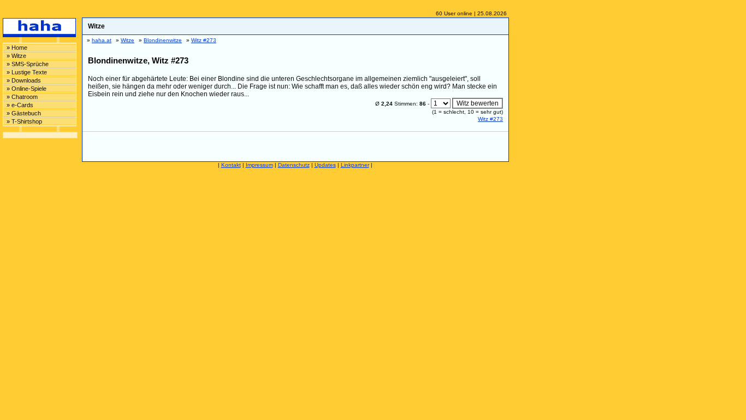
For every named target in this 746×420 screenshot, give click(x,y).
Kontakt (231, 165)
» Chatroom (22, 97)
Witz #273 (490, 119)
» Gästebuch (24, 113)
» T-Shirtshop (24, 121)
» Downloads (24, 80)
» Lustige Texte (27, 72)
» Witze (16, 55)
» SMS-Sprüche (28, 64)
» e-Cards (20, 105)
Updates (325, 165)
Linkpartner (355, 165)
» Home (17, 47)
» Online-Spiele (26, 88)
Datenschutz (294, 165)
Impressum (259, 165)
